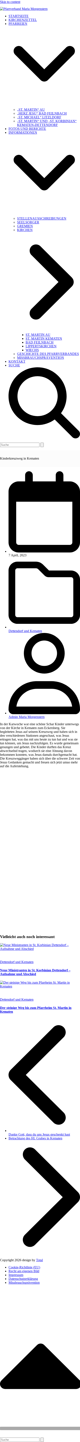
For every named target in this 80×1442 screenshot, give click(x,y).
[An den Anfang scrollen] (40, 1428)
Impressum (16, 1275)
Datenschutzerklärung (23, 1279)
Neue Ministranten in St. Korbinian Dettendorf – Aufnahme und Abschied (35, 972)
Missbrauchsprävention (24, 1282)
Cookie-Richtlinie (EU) (24, 1267)
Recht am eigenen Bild (24, 1271)
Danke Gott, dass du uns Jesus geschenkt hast (44, 1132)
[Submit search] (42, 445)
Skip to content (10, 2)
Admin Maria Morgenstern (27, 717)
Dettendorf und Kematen (25, 631)
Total (39, 1260)
